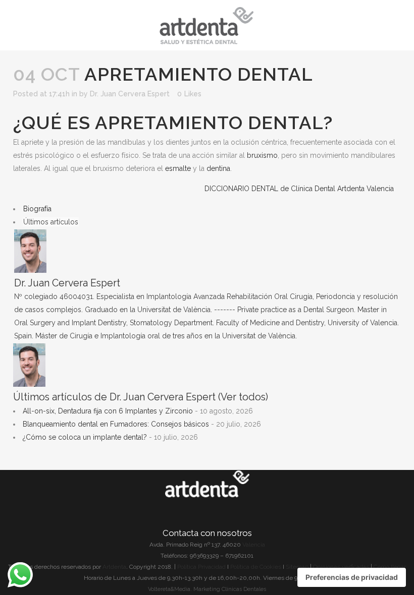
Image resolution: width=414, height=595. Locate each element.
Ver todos (243, 397)
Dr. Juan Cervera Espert (130, 94)
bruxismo (262, 155)
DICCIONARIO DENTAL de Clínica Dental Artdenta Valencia (299, 189)
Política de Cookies (255, 566)
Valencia (253, 544)
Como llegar (390, 566)
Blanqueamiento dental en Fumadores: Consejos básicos (116, 424)
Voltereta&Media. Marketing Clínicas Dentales (207, 589)
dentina (218, 168)
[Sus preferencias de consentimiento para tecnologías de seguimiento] (351, 577)
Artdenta (114, 566)
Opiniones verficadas (341, 566)
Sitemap (298, 566)
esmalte (178, 168)
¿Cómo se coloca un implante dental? (85, 437)
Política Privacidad (201, 566)
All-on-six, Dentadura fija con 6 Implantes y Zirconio (108, 411)
